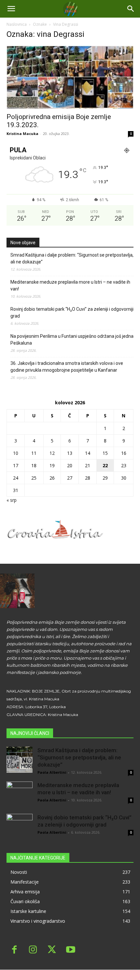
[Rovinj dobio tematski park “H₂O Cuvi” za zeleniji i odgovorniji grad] (20, 827)
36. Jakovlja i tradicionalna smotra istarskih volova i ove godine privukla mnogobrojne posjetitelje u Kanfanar (66, 367)
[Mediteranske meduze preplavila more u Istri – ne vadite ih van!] (20, 795)
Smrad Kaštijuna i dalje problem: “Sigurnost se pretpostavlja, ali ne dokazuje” (71, 258)
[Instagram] (33, 950)
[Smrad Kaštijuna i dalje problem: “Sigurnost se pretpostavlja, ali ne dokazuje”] (20, 760)
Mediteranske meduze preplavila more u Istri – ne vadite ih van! (70, 285)
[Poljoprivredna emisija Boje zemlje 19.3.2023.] (70, 77)
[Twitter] (52, 950)
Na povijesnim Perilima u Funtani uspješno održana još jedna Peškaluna (71, 340)
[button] (131, 9)
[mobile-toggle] (11, 9)
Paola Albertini (51, 772)
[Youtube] (70, 950)
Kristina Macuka (22, 133)
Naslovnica (17, 24)
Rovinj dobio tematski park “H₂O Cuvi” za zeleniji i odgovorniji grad (71, 312)
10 (15, 453)
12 (52, 453)
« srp (12, 500)
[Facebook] (14, 950)
